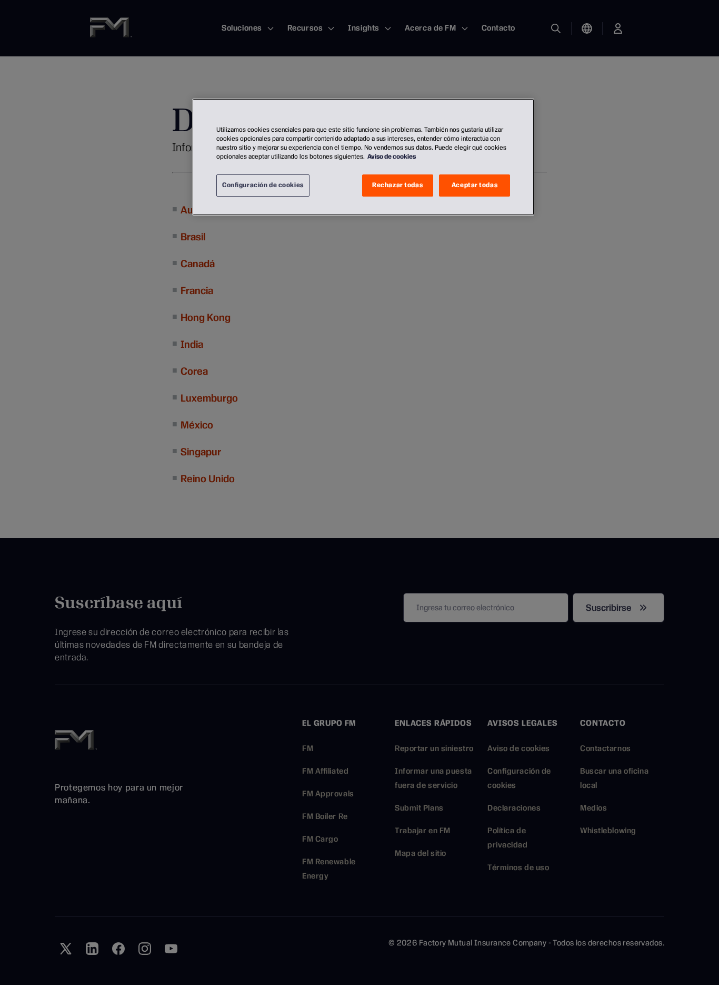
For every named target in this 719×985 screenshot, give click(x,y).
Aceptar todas (474, 185)
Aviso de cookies (391, 156)
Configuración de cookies (263, 185)
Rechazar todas (397, 185)
